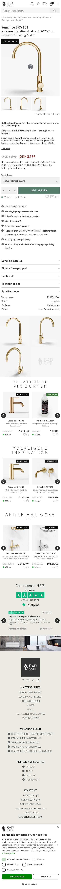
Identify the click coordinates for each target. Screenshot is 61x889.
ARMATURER (6, 17)
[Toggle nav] (57, 4)
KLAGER (30, 705)
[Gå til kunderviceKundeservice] (32, 4)
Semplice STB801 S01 (16, 553)
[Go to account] (38, 4)
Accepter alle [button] (17, 876)
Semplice (36, 17)
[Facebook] (23, 680)
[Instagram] (28, 680)
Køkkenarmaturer (24, 17)
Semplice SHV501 (16, 421)
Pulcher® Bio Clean (45, 421)
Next (57, 415)
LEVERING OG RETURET (30, 696)
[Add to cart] (27, 434)
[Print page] (57, 196)
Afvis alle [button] (46, 876)
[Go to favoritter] (45, 4)
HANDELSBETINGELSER (30, 692)
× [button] (58, 827)
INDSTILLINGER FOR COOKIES (30, 713)
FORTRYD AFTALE (30, 718)
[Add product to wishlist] (24, 434)
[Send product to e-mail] (52, 196)
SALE (14, 17)
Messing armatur (7, 20)
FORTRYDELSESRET (30, 701)
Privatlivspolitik (8, 853)
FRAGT (30, 709)
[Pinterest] (33, 680)
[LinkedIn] (38, 680)
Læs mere (5, 148)
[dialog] (30, 856)
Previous (3, 415)
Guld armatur (46, 17)
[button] (30, 884)
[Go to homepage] (7, 3)
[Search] (55, 10)
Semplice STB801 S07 (45, 553)
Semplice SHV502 (45, 487)
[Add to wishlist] (47, 196)
